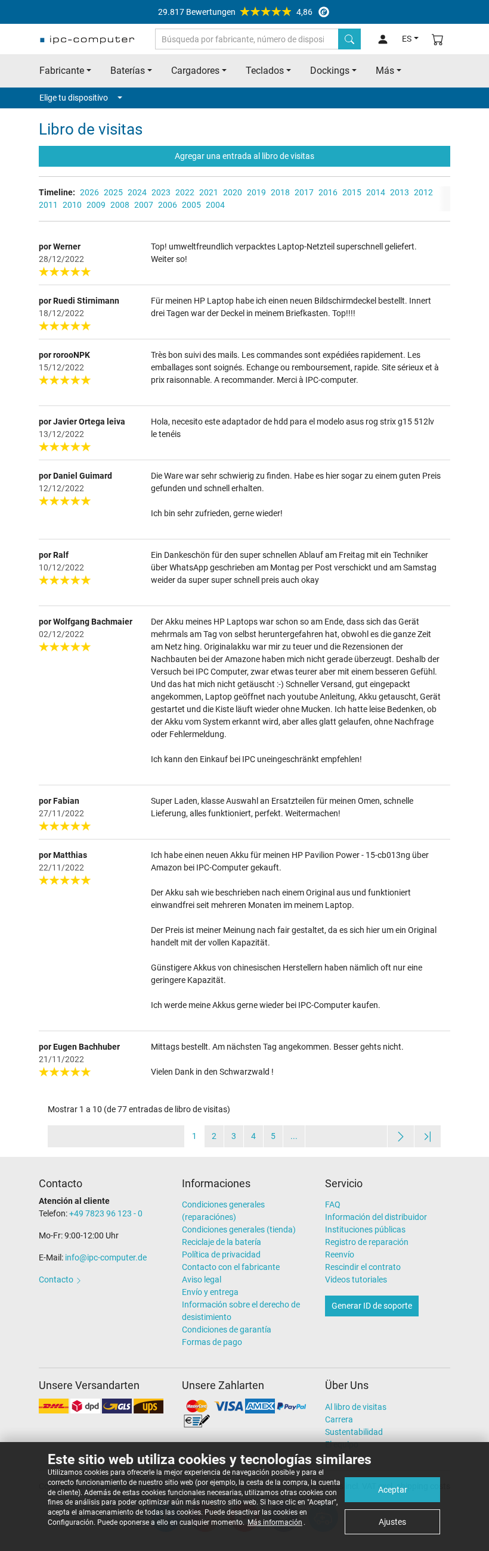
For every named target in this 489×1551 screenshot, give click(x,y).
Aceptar (392, 1489)
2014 (375, 192)
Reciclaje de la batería (221, 1242)
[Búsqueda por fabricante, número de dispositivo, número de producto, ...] (349, 39)
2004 (215, 205)
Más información (274, 1522)
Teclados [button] (265, 70)
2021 (208, 192)
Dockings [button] (329, 70)
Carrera (339, 1419)
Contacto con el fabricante (231, 1267)
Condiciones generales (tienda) (239, 1229)
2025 (113, 192)
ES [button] (406, 38)
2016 (328, 192)
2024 (137, 192)
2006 (167, 205)
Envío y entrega (210, 1292)
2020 (232, 192)
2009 (96, 205)
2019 (256, 192)
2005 (191, 205)
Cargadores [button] (195, 70)
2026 (89, 192)
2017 (304, 192)
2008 (119, 205)
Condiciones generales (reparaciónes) (223, 1211)
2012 (423, 192)
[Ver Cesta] (437, 39)
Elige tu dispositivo (73, 97)
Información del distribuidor (376, 1217)
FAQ (333, 1204)
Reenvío (339, 1254)
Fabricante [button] (61, 70)
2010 (72, 205)
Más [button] (385, 70)
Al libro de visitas (355, 1407)
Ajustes (392, 1522)
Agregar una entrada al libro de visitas (244, 156)
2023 (161, 192)
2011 (48, 205)
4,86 (235, 12)
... (294, 1136)
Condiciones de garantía (226, 1329)
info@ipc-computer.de (106, 1257)
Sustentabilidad (354, 1432)
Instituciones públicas (365, 1229)
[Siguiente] (400, 1136)
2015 (351, 192)
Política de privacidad (221, 1254)
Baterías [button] (127, 70)
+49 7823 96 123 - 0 (106, 1213)
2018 (280, 192)
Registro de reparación (366, 1242)
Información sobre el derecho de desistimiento (241, 1311)
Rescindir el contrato (363, 1267)
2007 (143, 205)
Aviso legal (201, 1279)
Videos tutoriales (356, 1279)
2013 (399, 192)
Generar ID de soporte (372, 1305)
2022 (184, 192)
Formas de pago (212, 1342)
